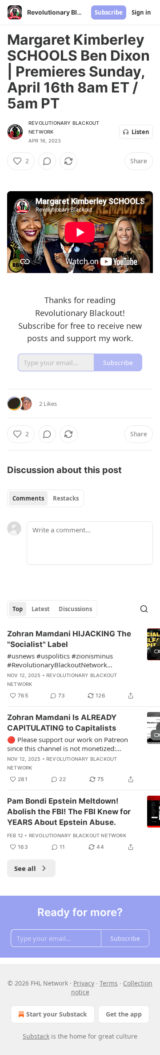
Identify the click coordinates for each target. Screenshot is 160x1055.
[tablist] (45, 498)
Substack (36, 1036)
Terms (109, 983)
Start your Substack (56, 1014)
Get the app (124, 1014)
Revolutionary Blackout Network (77, 835)
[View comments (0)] (47, 161)
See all (25, 868)
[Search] (144, 609)
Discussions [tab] (75, 609)
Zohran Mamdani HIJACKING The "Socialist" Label (69, 639)
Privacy (83, 983)
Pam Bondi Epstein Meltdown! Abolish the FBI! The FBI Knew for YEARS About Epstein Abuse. (69, 812)
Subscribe (109, 12)
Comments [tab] (28, 498)
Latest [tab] (41, 609)
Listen (140, 132)
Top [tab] (17, 609)
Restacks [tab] (66, 498)
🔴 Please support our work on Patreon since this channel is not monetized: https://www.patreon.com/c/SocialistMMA (71, 744)
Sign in (141, 12)
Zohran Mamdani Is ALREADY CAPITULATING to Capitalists (61, 722)
